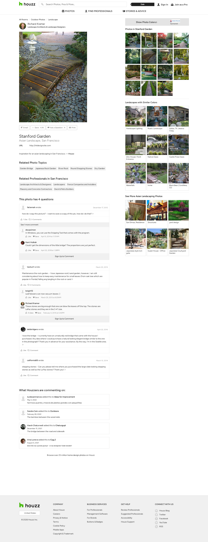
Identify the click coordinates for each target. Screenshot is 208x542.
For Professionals (94, 510)
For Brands (92, 518)
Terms (56, 522)
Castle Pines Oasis (176, 157)
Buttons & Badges (95, 522)
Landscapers (59, 184)
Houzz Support (127, 522)
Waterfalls (130, 185)
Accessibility (126, 518)
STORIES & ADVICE (136, 11)
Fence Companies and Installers (81, 184)
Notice (65, 518)
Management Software (97, 514)
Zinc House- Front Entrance (133, 158)
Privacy (56, 518)
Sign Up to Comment (64, 256)
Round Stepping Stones (81, 168)
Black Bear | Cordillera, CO (178, 186)
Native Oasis (153, 157)
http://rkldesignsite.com (40, 145)
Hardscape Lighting (134, 128)
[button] (21, 219)
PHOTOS (70, 11)
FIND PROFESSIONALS (100, 11)
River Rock (63, 168)
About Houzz (59, 510)
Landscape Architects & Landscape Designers (46, 27)
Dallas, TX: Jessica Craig (176, 129)
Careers (56, 514)
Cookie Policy (59, 526)
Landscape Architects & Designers (35, 184)
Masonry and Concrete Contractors (36, 189)
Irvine (150, 185)
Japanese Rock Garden (45, 168)
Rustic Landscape (155, 128)
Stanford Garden (143, 29)
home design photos (76, 455)
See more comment (29, 225)
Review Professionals (130, 510)
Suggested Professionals (132, 514)
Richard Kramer (36, 23)
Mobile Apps (58, 530)
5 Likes (30, 313)
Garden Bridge (26, 168)
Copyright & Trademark (63, 534)
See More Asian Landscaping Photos (143, 196)
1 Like (25, 219)
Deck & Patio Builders (64, 189)
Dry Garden (100, 168)
